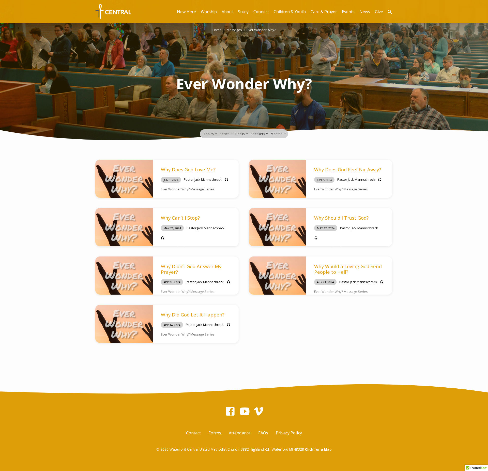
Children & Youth (290, 11)
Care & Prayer (324, 11)
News (364, 11)
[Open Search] (390, 12)
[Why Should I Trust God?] (277, 227)
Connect (261, 11)
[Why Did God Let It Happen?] (124, 324)
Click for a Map (318, 449)
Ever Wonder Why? (261, 30)
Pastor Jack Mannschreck (203, 179)
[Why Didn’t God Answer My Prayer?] (124, 275)
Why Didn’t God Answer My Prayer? (191, 269)
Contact (193, 433)
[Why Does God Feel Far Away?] (277, 179)
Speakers (258, 134)
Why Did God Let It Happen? (192, 314)
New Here (186, 11)
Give (379, 11)
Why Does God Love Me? (188, 169)
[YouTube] (244, 411)
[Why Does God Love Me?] (124, 179)
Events (348, 11)
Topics (209, 134)
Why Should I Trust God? (341, 218)
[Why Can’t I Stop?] (124, 227)
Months (277, 134)
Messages (234, 30)
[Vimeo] (258, 411)
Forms (214, 433)
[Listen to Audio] (226, 179)
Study (243, 11)
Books (240, 134)
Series (225, 134)
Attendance (240, 433)
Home (217, 30)
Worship (209, 11)
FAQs (263, 433)
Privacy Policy (289, 433)
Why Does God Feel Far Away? (347, 169)
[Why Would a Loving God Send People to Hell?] (277, 275)
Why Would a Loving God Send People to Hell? (348, 269)
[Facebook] (230, 411)
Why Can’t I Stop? (180, 218)
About (227, 11)
